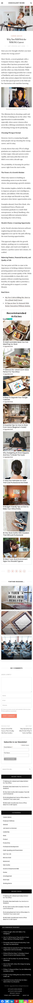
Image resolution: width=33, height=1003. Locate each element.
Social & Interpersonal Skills (11, 869)
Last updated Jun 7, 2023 (16, 46)
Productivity (6, 843)
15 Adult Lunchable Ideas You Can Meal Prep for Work (15, 343)
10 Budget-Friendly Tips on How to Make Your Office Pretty (16, 508)
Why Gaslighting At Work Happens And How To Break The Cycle (16, 454)
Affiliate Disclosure (15, 989)
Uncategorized (7, 876)
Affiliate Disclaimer (15, 991)
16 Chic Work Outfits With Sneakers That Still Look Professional (16, 534)
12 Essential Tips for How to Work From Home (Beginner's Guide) (15, 426)
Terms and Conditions (11, 995)
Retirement (6, 861)
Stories (5, 872)
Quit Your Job (7, 854)
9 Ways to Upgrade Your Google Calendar (15, 398)
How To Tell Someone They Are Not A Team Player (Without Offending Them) (16, 938)
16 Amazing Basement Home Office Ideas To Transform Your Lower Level (16, 798)
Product (5, 839)
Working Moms (7, 883)
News (4, 835)
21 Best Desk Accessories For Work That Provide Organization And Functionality (17, 949)
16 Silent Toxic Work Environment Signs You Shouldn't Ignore (15, 560)
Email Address (8, 747)
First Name (7, 752)
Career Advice (16, 36)
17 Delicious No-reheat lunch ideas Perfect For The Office (16, 371)
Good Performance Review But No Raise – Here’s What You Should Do (15, 981)
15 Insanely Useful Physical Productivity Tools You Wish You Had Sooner (16, 943)
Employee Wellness (8, 821)
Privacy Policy (15, 993)
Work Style (6, 880)
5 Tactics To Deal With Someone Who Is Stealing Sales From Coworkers (7, 731)
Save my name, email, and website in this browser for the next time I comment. (16, 710)
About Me (26, 995)
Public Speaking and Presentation (13, 850)
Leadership (6, 832)
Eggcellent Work (16, 3)
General (5, 824)
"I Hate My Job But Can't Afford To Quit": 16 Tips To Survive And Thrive (25, 731)
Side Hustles (6, 865)
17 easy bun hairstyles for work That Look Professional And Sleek (15, 481)
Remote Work (7, 857)
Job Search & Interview (10, 828)
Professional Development (11, 846)
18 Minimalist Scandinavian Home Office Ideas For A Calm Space (15, 804)
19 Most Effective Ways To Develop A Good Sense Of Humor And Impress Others (16, 954)
